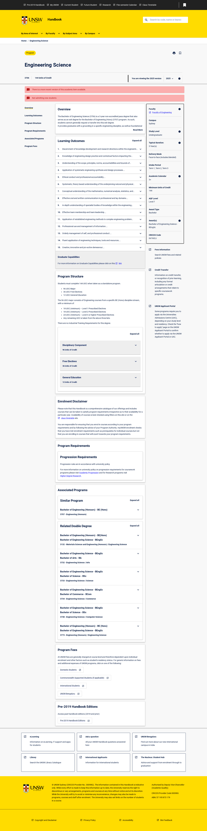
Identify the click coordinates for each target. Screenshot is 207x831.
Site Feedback (166, 820)
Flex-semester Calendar (126, 5)
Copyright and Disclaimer (46, 820)
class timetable (67, 418)
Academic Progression (89, 473)
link (120, 263)
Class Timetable (149, 5)
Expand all (137, 140)
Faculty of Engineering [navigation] (162, 112)
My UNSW (54, 5)
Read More (138, 130)
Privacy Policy (90, 820)
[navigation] (71, 670)
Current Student (71, 5)
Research (107, 5)
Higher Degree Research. (71, 476)
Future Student (90, 5)
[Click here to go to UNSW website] (32, 21)
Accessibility (128, 820)
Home (24, 41)
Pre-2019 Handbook (35, 5)
